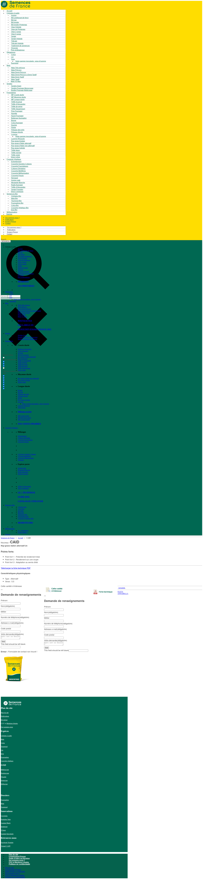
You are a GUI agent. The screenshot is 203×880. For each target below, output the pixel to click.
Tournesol (14, 63)
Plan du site (5, 713)
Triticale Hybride (23, 272)
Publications (5, 716)
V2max (3, 830)
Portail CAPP (5, 846)
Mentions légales (12, 723)
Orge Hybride (22, 258)
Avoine (20, 249)
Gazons (7, 534)
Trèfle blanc (22, 407)
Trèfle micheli (22, 362)
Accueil (20, 538)
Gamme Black (5, 823)
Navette (20, 353)
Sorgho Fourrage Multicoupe (21, 90)
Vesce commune (23, 488)
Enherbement (22, 436)
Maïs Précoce (22, 307)
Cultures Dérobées (24, 438)
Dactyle (20, 392)
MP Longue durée (24, 420)
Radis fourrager (23, 472)
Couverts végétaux (7, 761)
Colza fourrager (23, 351)
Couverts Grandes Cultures (27, 454)
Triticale (20, 270)
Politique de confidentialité (19, 864)
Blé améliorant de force (20, 18)
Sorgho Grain (22, 335)
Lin (10, 296)
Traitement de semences (20, 46)
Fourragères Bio (23, 516)
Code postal (49, 634)
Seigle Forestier (23, 474)
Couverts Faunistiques (25, 440)
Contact (8, 223)
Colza (11, 294)
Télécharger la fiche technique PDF (16, 568)
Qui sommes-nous (7, 727)
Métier (46, 617)
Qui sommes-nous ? (17, 860)
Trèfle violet (22, 382)
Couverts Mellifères (24, 456)
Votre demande (55, 640)
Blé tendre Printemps (25, 256)
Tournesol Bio (22, 515)
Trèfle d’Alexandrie (24, 361)
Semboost (4, 827)
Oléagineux (9, 292)
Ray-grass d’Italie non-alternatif (28, 378)
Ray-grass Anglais (24, 400)
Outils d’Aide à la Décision (19, 858)
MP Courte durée (23, 416)
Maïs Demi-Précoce (24, 309)
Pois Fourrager (23, 359)
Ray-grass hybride (24, 380)
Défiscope (4, 784)
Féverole (21, 275)
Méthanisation (9, 529)
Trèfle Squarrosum (24, 368)
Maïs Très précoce (24, 305)
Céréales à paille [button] (10, 247)
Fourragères (9, 341)
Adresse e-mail (55, 629)
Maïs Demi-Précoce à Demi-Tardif (29, 311)
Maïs (8, 65)
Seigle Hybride (23, 268)
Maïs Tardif (21, 315)
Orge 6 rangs (22, 264)
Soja (13, 59)
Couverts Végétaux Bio (20, 208)
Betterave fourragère (19, 118)
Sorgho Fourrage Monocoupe (28, 337)
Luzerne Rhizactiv (24, 406)
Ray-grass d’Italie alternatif (27, 357)
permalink (121, 588)
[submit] (2, 589)
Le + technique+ (23, 530)
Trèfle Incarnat (22, 366)
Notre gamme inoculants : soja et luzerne (30, 61)
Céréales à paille (6, 736)
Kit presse (4, 720)
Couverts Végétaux (11, 428)
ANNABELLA (123, 594)
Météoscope (5, 770)
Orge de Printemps (24, 260)
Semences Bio (10, 505)
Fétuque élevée (23, 396)
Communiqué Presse (17, 856)
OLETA (120, 592)
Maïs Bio (21, 513)
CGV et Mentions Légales (19, 862)
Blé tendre (21, 254)
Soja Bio (21, 511)
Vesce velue (22, 370)
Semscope (4, 780)
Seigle (20, 266)
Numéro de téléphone (58, 623)
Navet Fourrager (23, 355)
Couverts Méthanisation (26, 458)
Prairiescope (5, 773)
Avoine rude (22, 468)
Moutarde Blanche (24, 470)
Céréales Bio (22, 507)
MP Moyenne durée (24, 418)
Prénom (47, 606)
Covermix (4, 816)
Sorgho (9, 84)
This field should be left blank (56, 650)
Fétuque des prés (23, 394)
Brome (20, 390)
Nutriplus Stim (6, 819)
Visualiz (3, 777)
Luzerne (20, 402)
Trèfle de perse (23, 364)
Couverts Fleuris (23, 442)
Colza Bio (21, 509)
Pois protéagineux (18, 50)
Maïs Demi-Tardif (24, 313)
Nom (51, 612)
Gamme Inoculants (7, 834)
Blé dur (20, 253)
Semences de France (7, 538)
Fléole (20, 398)
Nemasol (21, 460)
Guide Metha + (23, 532)
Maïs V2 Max (16, 81)
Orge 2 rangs (22, 262)
